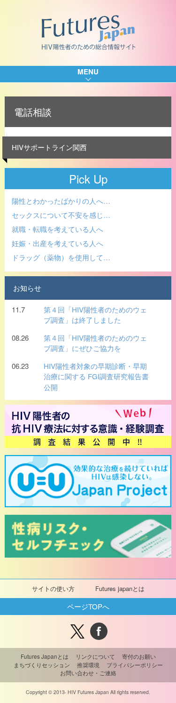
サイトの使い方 (53, 588)
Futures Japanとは (45, 656)
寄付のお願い (139, 656)
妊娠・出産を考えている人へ (57, 243)
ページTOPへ (88, 606)
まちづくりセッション (42, 665)
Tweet (77, 631)
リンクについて (95, 656)
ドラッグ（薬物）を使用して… (61, 257)
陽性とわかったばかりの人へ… (61, 201)
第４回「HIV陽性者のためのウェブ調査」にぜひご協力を (95, 343)
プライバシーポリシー (135, 665)
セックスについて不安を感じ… (61, 215)
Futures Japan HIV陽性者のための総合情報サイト (88, 33)
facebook (98, 631)
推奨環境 (88, 665)
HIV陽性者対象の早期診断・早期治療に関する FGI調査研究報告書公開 (96, 376)
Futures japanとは (120, 588)
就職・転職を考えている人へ (57, 229)
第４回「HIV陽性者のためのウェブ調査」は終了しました (95, 314)
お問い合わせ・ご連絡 (88, 673)
